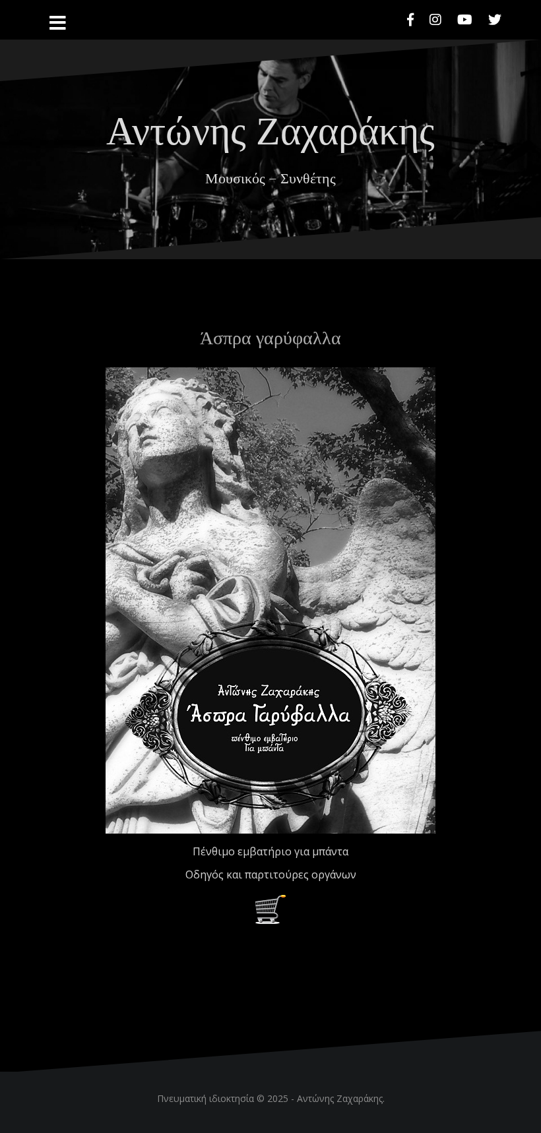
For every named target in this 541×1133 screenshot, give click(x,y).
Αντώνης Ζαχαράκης (270, 128)
